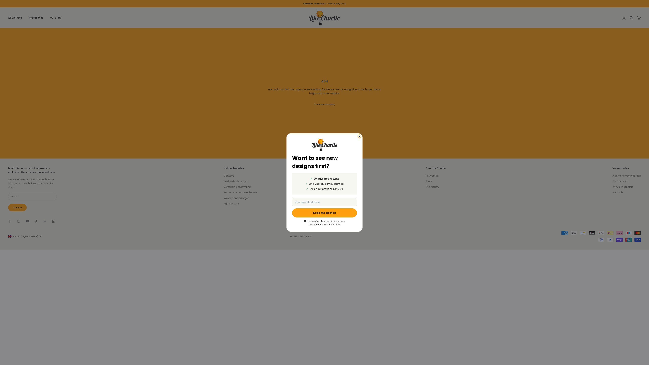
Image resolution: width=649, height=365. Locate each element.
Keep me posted (324, 213)
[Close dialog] (359, 136)
